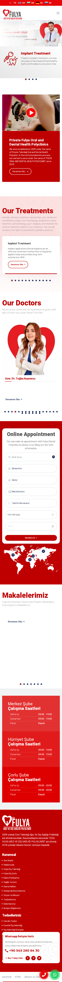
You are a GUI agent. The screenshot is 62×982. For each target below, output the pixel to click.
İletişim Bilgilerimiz (12, 908)
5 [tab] (26, 280)
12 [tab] (50, 280)
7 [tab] (32, 280)
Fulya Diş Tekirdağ (12, 869)
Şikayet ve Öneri (32, 976)
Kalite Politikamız (11, 878)
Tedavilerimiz (10, 899)
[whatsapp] (54, 974)
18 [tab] (26, 413)
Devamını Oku (19, 171)
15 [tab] (53, 411)
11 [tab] (46, 280)
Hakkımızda (9, 865)
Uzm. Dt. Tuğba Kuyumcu (20, 378)
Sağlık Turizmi (10, 882)
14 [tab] (50, 411)
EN (23, 3)
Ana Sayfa (8, 860)
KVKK (18, 976)
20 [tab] (32, 413)
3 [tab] (32, 79)
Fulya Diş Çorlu (10, 873)
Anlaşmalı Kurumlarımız (14, 891)
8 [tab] (36, 280)
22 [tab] (39, 413)
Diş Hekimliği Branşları (14, 930)
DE (41, 3)
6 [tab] (29, 280)
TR (14, 3)
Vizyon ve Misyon (11, 895)
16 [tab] (57, 411)
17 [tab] (22, 413)
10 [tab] (43, 280)
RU (50, 3)
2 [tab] (29, 79)
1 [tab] (26, 79)
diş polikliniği (12, 14)
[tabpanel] (31, 255)
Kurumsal (6, 976)
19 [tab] (29, 413)
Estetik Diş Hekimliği (13, 925)
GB (32, 3)
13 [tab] (46, 411)
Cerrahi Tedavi (10, 921)
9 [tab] (39, 280)
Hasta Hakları (10, 886)
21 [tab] (36, 413)
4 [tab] (36, 79)
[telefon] (44, 974)
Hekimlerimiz (10, 904)
